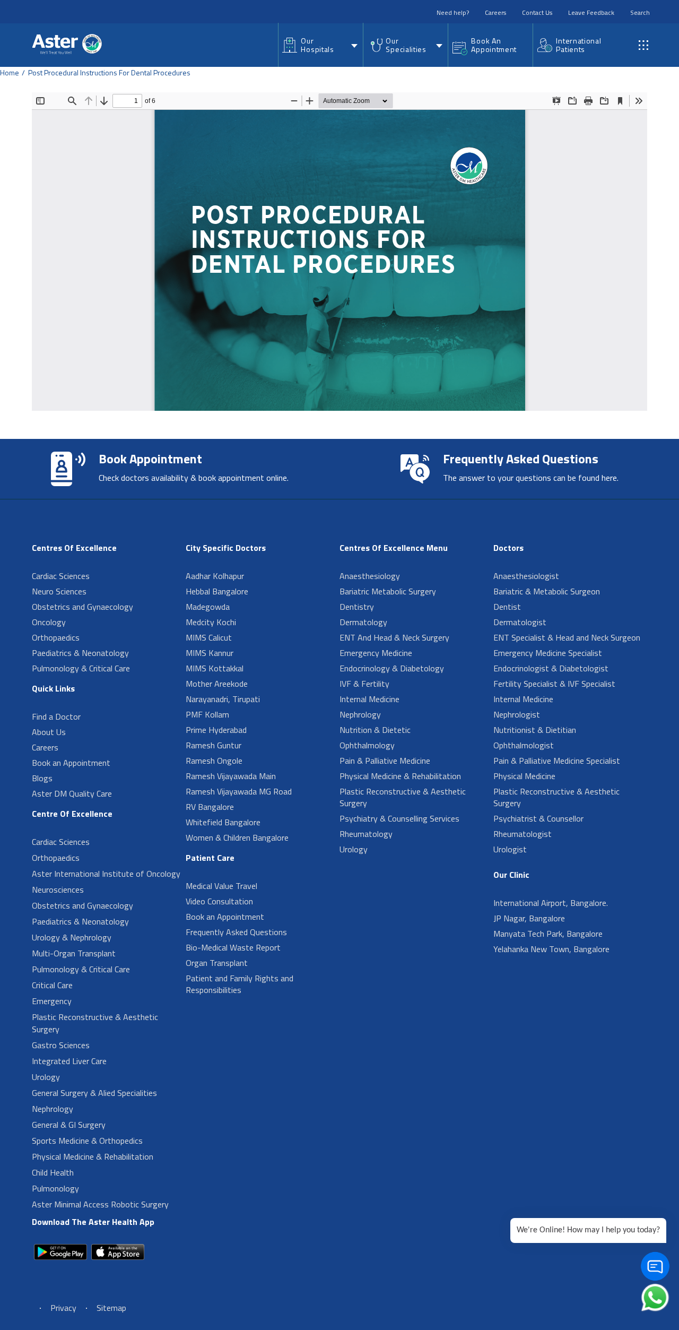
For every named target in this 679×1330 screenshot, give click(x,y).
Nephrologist (516, 714)
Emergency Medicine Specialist (547, 652)
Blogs (42, 778)
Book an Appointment (71, 762)
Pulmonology (55, 1188)
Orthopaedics (56, 637)
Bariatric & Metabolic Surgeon (546, 591)
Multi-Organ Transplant (74, 953)
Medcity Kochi (211, 622)
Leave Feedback (591, 12)
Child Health (53, 1172)
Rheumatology (366, 833)
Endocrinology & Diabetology (392, 668)
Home (9, 72)
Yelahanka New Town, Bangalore (551, 949)
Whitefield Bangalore (223, 822)
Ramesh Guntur (213, 745)
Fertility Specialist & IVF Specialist (554, 683)
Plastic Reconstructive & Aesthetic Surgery (95, 1023)
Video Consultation (219, 901)
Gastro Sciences (61, 1045)
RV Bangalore (210, 806)
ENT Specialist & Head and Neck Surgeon (566, 637)
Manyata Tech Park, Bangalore (548, 933)
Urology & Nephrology (71, 937)
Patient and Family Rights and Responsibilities (239, 984)
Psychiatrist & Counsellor (538, 818)
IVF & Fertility (364, 683)
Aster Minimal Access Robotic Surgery (100, 1204)
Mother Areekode (217, 683)
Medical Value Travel (221, 885)
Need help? (453, 12)
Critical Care (52, 985)
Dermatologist (519, 622)
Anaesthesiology (370, 575)
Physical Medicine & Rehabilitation (92, 1156)
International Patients (578, 45)
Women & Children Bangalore (237, 837)
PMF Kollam (207, 714)
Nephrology (52, 1108)
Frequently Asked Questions (236, 932)
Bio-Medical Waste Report (233, 947)
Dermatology (363, 622)
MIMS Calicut (209, 637)
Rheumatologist (522, 833)
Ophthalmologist (523, 745)
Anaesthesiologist (526, 575)
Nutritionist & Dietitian (534, 729)
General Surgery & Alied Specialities (94, 1092)
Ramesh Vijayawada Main (231, 776)
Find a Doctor (56, 716)
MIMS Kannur (209, 652)
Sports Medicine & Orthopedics (87, 1140)
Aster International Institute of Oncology (106, 873)
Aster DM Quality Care (72, 793)
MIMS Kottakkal (214, 668)
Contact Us (537, 12)
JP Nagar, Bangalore (529, 918)
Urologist (510, 849)
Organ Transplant (217, 962)
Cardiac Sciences (61, 575)
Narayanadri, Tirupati (223, 699)
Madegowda (208, 606)
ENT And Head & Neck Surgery (394, 637)
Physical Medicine (524, 776)
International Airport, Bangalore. (550, 902)
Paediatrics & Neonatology (80, 652)
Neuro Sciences (59, 591)
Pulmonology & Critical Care (81, 668)
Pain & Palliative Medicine (385, 760)
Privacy (63, 1307)
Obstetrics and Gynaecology (82, 606)
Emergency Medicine (376, 652)
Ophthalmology (367, 745)
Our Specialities (406, 45)
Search (640, 12)
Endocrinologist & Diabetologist (550, 668)
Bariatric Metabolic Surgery (388, 591)
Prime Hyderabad (216, 729)
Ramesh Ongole (214, 760)
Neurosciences (58, 889)
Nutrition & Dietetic (375, 729)
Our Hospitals (317, 45)
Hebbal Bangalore (217, 591)
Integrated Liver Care (69, 1061)
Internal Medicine (369, 699)
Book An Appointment (494, 45)
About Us (49, 732)
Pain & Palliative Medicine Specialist (556, 760)
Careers (495, 12)
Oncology (49, 622)
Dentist (507, 606)
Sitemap (111, 1307)
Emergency (52, 1001)
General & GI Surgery (69, 1124)
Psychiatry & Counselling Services (399, 818)
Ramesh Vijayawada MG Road (239, 791)
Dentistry (357, 606)
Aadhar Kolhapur (215, 575)
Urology (46, 1076)
